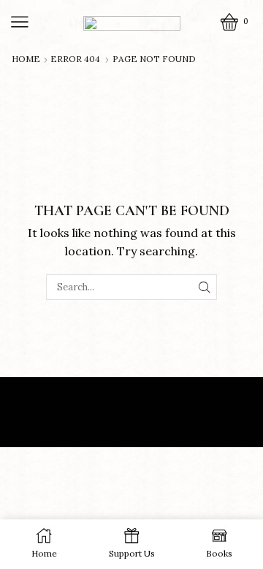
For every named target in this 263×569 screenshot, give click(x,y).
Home (26, 59)
